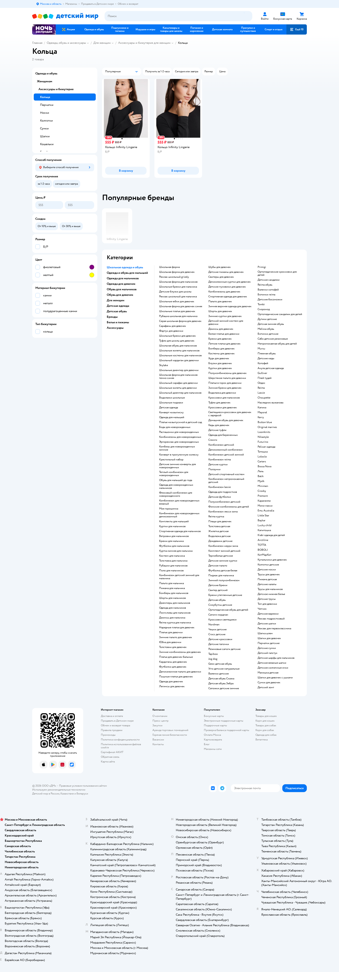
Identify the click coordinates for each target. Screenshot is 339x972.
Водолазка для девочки (222, 392)
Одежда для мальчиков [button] (123, 278)
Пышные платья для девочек (176, 676)
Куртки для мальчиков (172, 526)
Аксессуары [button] (115, 328)
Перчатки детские (269, 643)
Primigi (262, 267)
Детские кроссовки (220, 639)
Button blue (265, 422)
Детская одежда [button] (118, 306)
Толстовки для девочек (173, 647)
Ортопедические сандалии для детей (280, 314)
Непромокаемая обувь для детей (277, 343)
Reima (261, 387)
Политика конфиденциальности (120, 739)
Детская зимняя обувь (271, 324)
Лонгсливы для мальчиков (174, 612)
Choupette (264, 397)
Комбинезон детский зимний (226, 454)
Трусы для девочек (269, 574)
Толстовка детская (219, 526)
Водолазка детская (219, 536)
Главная (37, 43)
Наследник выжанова (270, 402)
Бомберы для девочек (221, 348)
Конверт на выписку (171, 412)
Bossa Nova (264, 466)
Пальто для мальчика (171, 583)
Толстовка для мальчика (173, 560)
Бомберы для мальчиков (173, 593)
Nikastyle (263, 437)
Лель (260, 471)
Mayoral (262, 412)
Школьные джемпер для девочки (179, 370)
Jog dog (212, 659)
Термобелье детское (220, 555)
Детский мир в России (45, 793)
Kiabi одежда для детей (271, 535)
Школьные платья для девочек (177, 311)
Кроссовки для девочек (222, 407)
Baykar (261, 520)
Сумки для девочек (269, 682)
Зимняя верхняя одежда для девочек (230, 306)
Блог (207, 744)
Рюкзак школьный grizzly (174, 276)
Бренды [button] (112, 317)
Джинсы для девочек (220, 329)
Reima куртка (216, 516)
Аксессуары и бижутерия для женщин (144, 43)
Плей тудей (265, 378)
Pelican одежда (266, 446)
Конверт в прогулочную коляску (179, 454)
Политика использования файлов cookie (121, 746)
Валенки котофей (268, 289)
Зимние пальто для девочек (175, 637)
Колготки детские (268, 564)
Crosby (262, 491)
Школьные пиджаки (171, 402)
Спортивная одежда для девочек (227, 296)
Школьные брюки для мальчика (178, 286)
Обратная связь (110, 757)
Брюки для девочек (220, 338)
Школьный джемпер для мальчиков (180, 392)
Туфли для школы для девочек (176, 340)
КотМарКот (264, 554)
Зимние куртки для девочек (225, 316)
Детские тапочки (218, 644)
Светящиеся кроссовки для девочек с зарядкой (229, 414)
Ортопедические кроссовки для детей (277, 273)
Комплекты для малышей (174, 521)
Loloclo (262, 456)
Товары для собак (265, 725)
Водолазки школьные (172, 397)
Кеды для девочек (218, 425)
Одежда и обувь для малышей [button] (127, 273)
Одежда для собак (266, 735)
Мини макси (265, 505)
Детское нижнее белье (271, 594)
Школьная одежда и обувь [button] (125, 267)
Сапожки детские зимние (223, 688)
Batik (261, 476)
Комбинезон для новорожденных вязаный (179, 502)
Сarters (262, 461)
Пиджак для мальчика (221, 575)
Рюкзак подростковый (271, 618)
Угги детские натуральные (224, 668)
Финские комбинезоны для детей (228, 506)
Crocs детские (216, 634)
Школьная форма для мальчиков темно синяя (178, 376)
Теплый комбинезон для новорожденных (173, 474)
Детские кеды (266, 358)
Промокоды (108, 735)
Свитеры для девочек (221, 276)
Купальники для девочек (272, 559)
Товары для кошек (266, 716)
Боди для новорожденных (174, 427)
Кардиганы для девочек (173, 661)
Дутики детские (267, 319)
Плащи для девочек (219, 521)
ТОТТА (262, 545)
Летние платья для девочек (224, 343)
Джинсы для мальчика (172, 617)
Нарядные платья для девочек (176, 627)
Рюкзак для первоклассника (274, 628)
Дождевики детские (220, 541)
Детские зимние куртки (222, 560)
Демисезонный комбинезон (225, 449)
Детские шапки (267, 623)
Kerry (261, 417)
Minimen (263, 486)
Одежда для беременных (223, 435)
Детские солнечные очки (273, 667)
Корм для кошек (265, 720)
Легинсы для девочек (172, 686)
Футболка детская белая (222, 570)
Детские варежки (268, 613)
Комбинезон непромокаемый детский (226, 480)
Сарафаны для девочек (172, 326)
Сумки (44, 128)
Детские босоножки (270, 299)
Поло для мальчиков (171, 570)
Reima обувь (265, 284)
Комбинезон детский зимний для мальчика (179, 577)
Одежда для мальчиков (172, 607)
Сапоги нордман (218, 614)
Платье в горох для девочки (224, 383)
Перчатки (46, 105)
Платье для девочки (171, 632)
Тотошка (263, 451)
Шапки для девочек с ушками (275, 677)
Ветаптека (261, 739)
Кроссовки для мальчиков (224, 397)
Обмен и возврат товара (115, 725)
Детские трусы (267, 599)
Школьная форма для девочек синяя (180, 306)
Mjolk (261, 481)
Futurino (263, 441)
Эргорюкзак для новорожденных (179, 441)
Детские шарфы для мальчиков (276, 658)
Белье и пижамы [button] (118, 322)
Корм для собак (264, 730)
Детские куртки (218, 464)
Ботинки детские (268, 333)
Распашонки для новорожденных (179, 432)
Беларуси (82, 793)
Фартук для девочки (171, 331)
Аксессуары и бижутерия (56, 89)
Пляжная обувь (267, 353)
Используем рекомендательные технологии (58, 789)
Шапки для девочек (269, 638)
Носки (44, 113)
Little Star (263, 515)
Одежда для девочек (171, 681)
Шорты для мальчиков (172, 598)
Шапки (45, 136)
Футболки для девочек (172, 666)
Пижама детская (267, 579)
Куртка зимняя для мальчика (175, 550)
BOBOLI (263, 550)
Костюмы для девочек (221, 353)
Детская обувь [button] (117, 311)
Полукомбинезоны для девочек (227, 373)
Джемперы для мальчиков (174, 603)
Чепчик (262, 608)
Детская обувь (217, 600)
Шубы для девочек (219, 267)
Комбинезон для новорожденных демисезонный (179, 515)
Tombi (261, 304)
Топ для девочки (267, 604)
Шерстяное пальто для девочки (227, 378)
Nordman (214, 624)
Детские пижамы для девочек (226, 272)
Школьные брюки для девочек (177, 335)
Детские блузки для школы (175, 291)
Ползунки (214, 469)
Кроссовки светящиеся (222, 619)
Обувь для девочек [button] (120, 295)
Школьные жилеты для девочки (178, 387)
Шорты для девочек (220, 311)
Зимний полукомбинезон (224, 580)
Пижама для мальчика (172, 588)
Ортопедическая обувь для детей (228, 609)
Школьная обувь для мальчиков (178, 345)
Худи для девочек (218, 358)
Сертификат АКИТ (112, 752)
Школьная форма (169, 267)
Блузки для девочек (220, 363)
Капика (262, 407)
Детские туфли (217, 430)
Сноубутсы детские (220, 604)
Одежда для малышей (171, 417)
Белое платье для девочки (223, 333)
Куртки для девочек (220, 368)
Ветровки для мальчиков (174, 536)
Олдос (261, 383)
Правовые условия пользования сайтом (83, 785)
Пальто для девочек (220, 301)
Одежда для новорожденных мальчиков (176, 486)
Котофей (263, 363)
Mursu (261, 348)
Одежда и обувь (46, 73)
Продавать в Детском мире (117, 720)
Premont (263, 495)
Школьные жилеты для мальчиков (179, 350)
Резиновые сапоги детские (224, 649)
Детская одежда (168, 407)
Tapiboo (213, 654)
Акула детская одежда (271, 368)
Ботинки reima (266, 294)
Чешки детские (217, 629)
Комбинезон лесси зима (223, 511)
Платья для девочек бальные (176, 657)
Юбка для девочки (170, 642)
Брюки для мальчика (171, 541)
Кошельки (47, 144)
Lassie (261, 392)
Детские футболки (219, 496)
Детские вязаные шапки (272, 662)
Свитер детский (218, 590)
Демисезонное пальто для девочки (180, 671)
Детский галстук (267, 653)
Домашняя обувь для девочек (225, 420)
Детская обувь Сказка (221, 678)
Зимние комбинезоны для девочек (180, 652)
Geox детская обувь (220, 663)
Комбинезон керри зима (223, 546)
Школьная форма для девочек (177, 272)
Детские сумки (267, 648)
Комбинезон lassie (219, 487)
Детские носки (267, 569)
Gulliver (262, 373)
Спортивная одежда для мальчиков (180, 531)
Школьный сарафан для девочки (178, 383)
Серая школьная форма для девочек (180, 321)
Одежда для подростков (222, 492)
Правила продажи (111, 730)
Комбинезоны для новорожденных (180, 437)
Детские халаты (267, 584)
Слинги (212, 440)
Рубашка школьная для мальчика (178, 316)
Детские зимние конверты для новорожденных (177, 466)
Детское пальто (217, 565)
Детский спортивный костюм (226, 474)
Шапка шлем (265, 633)
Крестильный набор (171, 459)
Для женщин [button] (115, 300)
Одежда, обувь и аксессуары (66, 43)
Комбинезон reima (219, 459)
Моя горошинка (168, 508)
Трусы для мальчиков (270, 589)
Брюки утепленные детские (225, 595)
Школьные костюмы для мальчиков (180, 355)
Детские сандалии (269, 279)
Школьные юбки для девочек (176, 301)
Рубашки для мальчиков (173, 565)
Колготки (46, 121)
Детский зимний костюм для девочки (225, 322)
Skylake (163, 365)
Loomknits (264, 432)
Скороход (264, 309)
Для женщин (102, 43)
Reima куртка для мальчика (175, 622)
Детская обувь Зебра (220, 683)
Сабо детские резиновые (273, 338)
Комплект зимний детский (224, 550)
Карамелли (264, 500)
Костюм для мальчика (172, 555)
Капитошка (264, 530)
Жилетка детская (218, 531)
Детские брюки (217, 585)
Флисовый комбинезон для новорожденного (175, 494)
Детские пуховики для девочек (227, 286)
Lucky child (265, 525)
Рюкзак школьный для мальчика (178, 296)
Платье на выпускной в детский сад (180, 422)
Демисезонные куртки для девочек (229, 281)
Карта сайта (108, 761)
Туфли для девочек (219, 402)
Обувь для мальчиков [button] (122, 289)
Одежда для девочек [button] (121, 284)
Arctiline (263, 540)
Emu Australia (266, 510)
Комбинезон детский (221, 444)
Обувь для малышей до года (175, 480)
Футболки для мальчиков (174, 546)
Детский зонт (266, 687)
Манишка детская (268, 672)
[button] (296, 29)
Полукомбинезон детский (224, 501)
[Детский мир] (65, 16)
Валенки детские (218, 673)
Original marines (267, 427)
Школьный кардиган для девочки (179, 360)
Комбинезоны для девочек (224, 291)
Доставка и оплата (112, 716)
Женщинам (44, 81)
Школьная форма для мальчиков (178, 281)
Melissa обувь (266, 329)
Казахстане (67, 793)
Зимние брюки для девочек (224, 387)
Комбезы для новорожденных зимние (177, 448)
